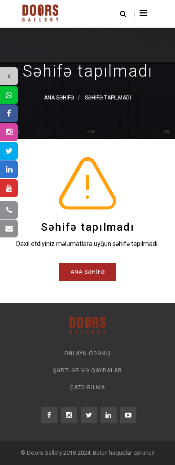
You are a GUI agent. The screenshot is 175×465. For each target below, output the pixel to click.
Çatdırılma (87, 387)
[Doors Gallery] (40, 12)
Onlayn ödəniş (87, 353)
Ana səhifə (87, 272)
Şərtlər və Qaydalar (87, 370)
